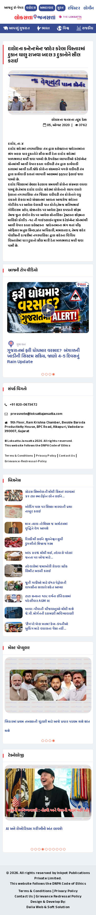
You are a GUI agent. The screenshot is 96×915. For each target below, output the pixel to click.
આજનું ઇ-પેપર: (14, 7)
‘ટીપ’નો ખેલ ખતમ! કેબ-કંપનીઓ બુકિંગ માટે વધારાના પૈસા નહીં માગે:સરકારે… (46, 626)
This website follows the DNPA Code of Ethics (37, 445)
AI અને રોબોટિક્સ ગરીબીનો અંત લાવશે (34, 829)
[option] (48, 92)
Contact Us (67, 456)
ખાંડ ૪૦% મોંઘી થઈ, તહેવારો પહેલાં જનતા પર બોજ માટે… (48, 555)
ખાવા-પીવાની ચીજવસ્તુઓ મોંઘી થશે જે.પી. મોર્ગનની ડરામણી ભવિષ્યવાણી (49, 611)
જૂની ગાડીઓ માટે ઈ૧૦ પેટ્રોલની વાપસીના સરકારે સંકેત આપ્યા (45, 585)
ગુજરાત (21, 344)
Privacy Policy (46, 456)
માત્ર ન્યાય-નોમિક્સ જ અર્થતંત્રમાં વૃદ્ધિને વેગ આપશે (46, 526)
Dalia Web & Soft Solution (48, 907)
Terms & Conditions (19, 456)
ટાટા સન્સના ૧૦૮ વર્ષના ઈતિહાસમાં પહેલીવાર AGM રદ (48, 598)
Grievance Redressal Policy (58, 896)
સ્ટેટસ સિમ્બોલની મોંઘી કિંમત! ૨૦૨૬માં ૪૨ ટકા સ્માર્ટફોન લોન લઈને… (50, 494)
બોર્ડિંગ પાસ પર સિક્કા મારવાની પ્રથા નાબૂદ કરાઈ (48, 509)
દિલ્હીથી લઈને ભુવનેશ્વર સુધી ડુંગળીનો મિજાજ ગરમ (44, 541)
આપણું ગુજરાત (19, 28)
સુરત (60, 7)
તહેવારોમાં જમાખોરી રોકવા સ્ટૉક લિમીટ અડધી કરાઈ (46, 569)
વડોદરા (31, 7)
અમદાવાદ (47, 7)
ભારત (46, 28)
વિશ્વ (65, 28)
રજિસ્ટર (74, 8)
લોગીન (88, 8)
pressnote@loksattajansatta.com (36, 414)
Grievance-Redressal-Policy (26, 461)
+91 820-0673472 (23, 404)
